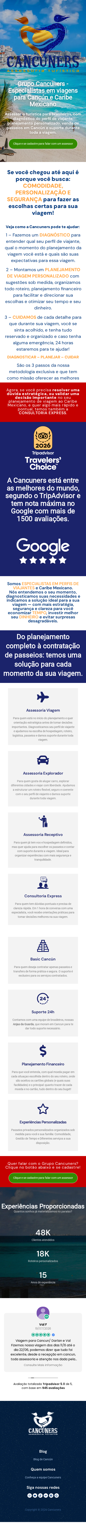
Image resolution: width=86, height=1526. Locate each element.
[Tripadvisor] (46, 1495)
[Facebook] (51, 1495)
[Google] (56, 1495)
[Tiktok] (40, 1495)
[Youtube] (35, 1495)
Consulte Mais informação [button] (43, 1365)
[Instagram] (29, 1495)
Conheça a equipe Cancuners (43, 1477)
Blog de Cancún (43, 1459)
